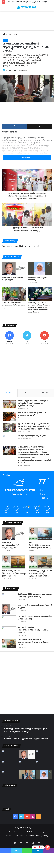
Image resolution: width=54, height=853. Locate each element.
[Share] (14, 126)
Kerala (15, 35)
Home (8, 35)
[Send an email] (15, 71)
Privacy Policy (42, 836)
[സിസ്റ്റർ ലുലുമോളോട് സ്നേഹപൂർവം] (9, 439)
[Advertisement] (27, 21)
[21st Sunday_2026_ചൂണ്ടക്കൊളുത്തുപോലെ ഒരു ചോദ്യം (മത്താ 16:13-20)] (9, 598)
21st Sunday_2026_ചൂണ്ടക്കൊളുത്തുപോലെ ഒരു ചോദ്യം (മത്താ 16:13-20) (34, 596)
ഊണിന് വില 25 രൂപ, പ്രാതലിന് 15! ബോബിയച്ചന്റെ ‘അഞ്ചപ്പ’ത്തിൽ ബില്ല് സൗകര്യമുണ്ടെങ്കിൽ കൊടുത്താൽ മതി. (34, 427)
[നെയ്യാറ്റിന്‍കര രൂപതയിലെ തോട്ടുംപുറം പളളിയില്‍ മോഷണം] (14, 293)
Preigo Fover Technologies (37, 832)
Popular (9, 392)
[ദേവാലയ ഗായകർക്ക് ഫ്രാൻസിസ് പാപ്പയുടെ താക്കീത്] (9, 416)
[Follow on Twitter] (13, 71)
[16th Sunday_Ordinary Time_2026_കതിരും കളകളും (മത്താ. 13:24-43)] (13, 562)
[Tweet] (39, 126)
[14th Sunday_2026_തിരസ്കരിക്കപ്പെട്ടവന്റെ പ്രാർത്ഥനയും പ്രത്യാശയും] (10, 774)
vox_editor (9, 71)
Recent (26, 392)
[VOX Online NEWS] (27, 7)
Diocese (23, 836)
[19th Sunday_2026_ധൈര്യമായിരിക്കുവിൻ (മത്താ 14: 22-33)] (40, 534)
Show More (26, 157)
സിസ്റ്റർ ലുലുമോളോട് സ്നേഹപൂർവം (32, 436)
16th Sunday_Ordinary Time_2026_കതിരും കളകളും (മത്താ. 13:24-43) (13, 574)
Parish (31, 836)
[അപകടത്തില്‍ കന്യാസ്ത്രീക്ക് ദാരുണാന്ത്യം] (40, 268)
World (15, 836)
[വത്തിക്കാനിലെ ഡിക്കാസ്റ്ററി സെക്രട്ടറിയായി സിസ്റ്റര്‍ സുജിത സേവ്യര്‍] (27, 774)
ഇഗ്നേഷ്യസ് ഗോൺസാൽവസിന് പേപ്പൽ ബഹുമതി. (13, 279)
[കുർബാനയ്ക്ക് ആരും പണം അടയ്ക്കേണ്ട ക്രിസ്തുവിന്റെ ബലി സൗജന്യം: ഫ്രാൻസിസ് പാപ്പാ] (9, 404)
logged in (18, 246)
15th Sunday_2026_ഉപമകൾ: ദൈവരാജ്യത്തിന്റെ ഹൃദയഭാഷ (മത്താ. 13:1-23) (40, 574)
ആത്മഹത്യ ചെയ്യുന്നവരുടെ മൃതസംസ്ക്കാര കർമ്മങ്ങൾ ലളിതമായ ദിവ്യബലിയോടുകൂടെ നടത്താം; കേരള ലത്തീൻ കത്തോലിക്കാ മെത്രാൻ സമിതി (40, 308)
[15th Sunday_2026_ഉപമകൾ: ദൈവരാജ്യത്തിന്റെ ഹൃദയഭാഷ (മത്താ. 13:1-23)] (40, 562)
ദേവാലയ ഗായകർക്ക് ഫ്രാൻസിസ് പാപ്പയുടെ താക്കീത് (32, 414)
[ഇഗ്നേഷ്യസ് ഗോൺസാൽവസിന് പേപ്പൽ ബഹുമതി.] (14, 268)
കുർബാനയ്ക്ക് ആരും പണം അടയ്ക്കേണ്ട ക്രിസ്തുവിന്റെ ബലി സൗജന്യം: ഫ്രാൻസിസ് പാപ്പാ (33, 403)
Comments (44, 392)
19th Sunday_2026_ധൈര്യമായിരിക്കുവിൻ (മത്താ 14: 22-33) (40, 546)
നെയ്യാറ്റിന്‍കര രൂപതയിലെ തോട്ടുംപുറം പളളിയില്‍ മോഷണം (13, 304)
